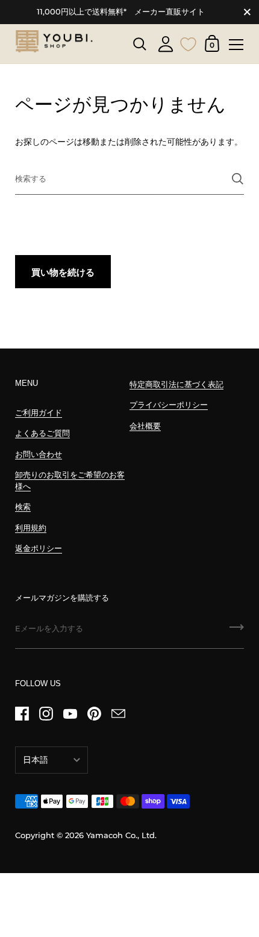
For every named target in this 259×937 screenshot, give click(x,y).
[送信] (237, 178)
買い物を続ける (63, 272)
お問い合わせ (38, 454)
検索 (23, 506)
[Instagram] (46, 713)
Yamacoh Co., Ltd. (121, 835)
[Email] (118, 713)
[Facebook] (22, 713)
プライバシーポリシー (169, 404)
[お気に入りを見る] (188, 43)
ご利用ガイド (38, 412)
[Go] (236, 631)
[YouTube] (70, 713)
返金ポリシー (38, 548)
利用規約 (30, 527)
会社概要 (145, 426)
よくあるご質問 (42, 433)
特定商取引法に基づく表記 (176, 384)
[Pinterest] (94, 713)
